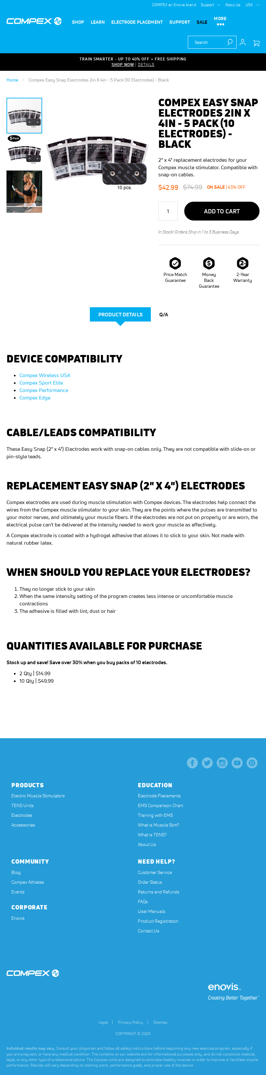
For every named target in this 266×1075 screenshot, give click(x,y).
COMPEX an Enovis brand (174, 4)
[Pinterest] (252, 762)
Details (146, 64)
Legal (103, 1022)
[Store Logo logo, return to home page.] (34, 21)
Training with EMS (155, 815)
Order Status (150, 882)
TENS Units (22, 805)
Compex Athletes (27, 882)
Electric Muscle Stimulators (38, 796)
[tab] (120, 314)
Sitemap (160, 1022)
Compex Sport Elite (41, 382)
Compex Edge (34, 397)
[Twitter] (207, 762)
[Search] (231, 42)
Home (12, 80)
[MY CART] (256, 43)
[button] (24, 151)
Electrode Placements (159, 796)
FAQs (143, 901)
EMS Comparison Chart (160, 805)
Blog (16, 872)
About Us (233, 4)
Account (242, 42)
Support (207, 4)
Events (18, 892)
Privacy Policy (130, 1022)
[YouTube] (237, 762)
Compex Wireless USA (44, 375)
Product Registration (158, 921)
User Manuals (151, 911)
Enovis (18, 918)
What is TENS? (152, 835)
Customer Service (155, 872)
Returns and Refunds (158, 892)
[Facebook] (192, 762)
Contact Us (148, 931)
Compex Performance (43, 390)
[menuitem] (78, 22)
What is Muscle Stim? (158, 825)
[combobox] (212, 42)
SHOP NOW (123, 64)
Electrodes (21, 815)
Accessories (23, 825)
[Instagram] (222, 762)
